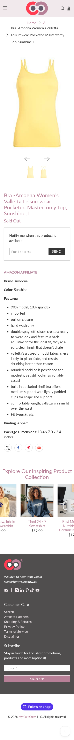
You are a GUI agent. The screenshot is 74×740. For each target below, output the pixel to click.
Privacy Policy (14, 626)
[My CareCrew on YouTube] (37, 591)
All (45, 23)
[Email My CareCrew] (6, 591)
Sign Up (37, 678)
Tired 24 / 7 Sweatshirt (37, 523)
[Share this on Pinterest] (29, 448)
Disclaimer (11, 636)
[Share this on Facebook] (18, 448)
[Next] (47, 159)
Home (31, 23)
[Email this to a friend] (39, 448)
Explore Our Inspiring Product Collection (37, 474)
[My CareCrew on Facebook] (11, 591)
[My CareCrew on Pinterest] (27, 591)
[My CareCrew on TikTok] (32, 591)
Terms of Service (16, 631)
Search (9, 612)
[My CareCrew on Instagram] (17, 591)
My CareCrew (27, 716)
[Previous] (27, 159)
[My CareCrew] (37, 8)
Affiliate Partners (16, 617)
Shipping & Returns (18, 621)
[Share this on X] (8, 448)
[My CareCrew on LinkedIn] (22, 591)
